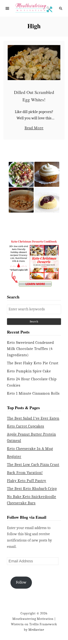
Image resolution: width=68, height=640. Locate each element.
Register (14, 456)
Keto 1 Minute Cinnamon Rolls (33, 393)
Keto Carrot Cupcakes (25, 426)
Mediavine (36, 630)
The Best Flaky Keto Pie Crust (32, 363)
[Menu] (7, 8)
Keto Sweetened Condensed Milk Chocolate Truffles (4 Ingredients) (30, 349)
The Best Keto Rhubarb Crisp (32, 488)
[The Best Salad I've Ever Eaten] (21, 174)
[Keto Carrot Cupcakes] (46, 174)
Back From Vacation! (25, 472)
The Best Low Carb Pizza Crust (33, 464)
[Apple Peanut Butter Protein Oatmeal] (21, 200)
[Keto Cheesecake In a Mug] (46, 200)
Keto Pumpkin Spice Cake (29, 371)
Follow (21, 582)
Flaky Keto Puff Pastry (26, 480)
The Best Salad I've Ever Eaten (33, 418)
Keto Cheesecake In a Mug (30, 448)
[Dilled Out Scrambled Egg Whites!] (34, 62)
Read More (34, 128)
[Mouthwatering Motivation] (34, 8)
